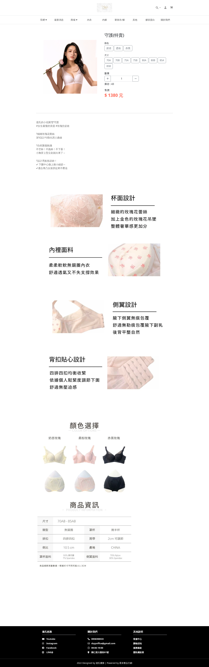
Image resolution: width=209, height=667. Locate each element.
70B (117, 60)
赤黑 (127, 48)
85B (108, 66)
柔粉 (118, 48)
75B (135, 60)
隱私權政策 (138, 652)
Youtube (50, 638)
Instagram (51, 643)
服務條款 (137, 647)
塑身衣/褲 (120, 19)
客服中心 (137, 638)
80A (144, 60)
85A (162, 60)
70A (108, 60)
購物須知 (137, 643)
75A (126, 60)
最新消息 (58, 19)
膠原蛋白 (150, 19)
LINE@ (49, 652)
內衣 (89, 19)
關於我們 (165, 19)
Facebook (51, 647)
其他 (135, 19)
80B (153, 60)
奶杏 (108, 48)
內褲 (104, 19)
